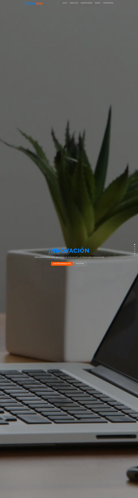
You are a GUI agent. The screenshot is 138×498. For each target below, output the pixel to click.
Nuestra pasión (86, 3)
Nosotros (80, 264)
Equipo (97, 3)
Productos (74, 3)
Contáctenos (108, 3)
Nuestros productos (62, 264)
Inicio (65, 3)
